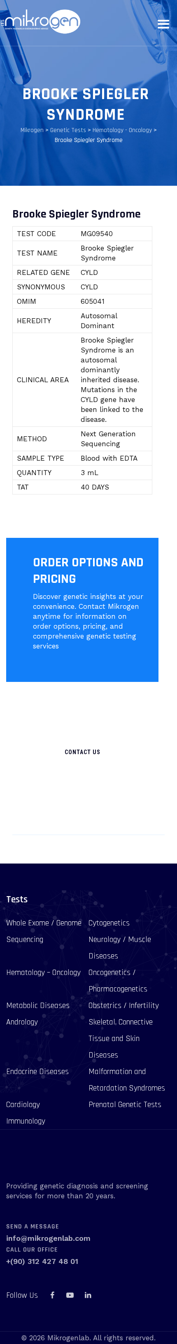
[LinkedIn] (88, 1295)
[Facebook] (52, 1295)
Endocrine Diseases (37, 1071)
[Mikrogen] (40, 21)
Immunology (25, 1121)
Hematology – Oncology (43, 972)
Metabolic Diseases (38, 1005)
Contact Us (82, 752)
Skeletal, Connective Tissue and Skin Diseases (120, 1038)
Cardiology (23, 1104)
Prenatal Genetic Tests (124, 1104)
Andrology (22, 1022)
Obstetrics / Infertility (123, 1005)
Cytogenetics (109, 923)
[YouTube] (70, 1295)
